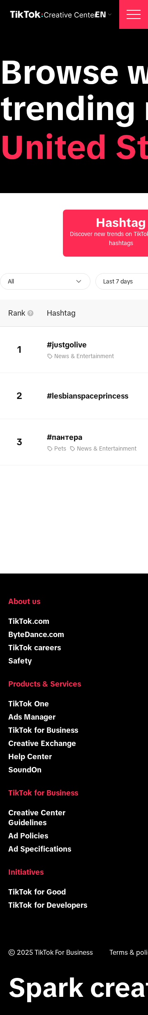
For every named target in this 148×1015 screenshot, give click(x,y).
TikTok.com (28, 621)
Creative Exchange (42, 743)
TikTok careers (34, 648)
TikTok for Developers (47, 905)
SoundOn (25, 770)
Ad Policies (28, 836)
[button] (133, 14)
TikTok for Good (37, 892)
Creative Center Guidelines (36, 818)
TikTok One (28, 704)
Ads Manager (32, 717)
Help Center (30, 757)
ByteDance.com (36, 634)
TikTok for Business (43, 730)
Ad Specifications (39, 849)
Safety (20, 661)
